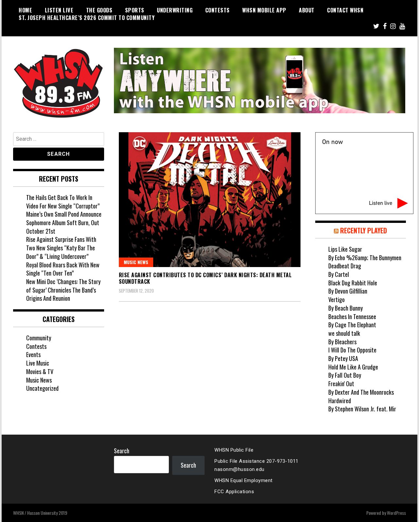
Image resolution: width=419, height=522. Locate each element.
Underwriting (174, 10)
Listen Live (59, 10)
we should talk (344, 333)
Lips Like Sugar (345, 249)
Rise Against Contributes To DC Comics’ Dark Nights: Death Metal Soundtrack (205, 278)
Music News (136, 262)
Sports (134, 10)
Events (33, 354)
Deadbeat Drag (344, 265)
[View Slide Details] (259, 80)
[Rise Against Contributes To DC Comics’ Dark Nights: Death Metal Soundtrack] (210, 199)
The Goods (99, 10)
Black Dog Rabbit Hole (352, 283)
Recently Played (363, 230)
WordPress (396, 512)
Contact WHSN (345, 10)
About (307, 10)
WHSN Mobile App (264, 10)
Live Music (37, 363)
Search (121, 450)
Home (25, 10)
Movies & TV (39, 371)
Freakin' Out (341, 383)
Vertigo (336, 299)
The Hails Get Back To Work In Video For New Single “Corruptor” (63, 201)
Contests (217, 10)
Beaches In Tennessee (352, 316)
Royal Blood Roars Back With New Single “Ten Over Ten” (63, 269)
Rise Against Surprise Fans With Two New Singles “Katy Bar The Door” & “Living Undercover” (61, 247)
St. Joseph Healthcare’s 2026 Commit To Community (87, 18)
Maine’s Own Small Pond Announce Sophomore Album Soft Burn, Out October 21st (63, 222)
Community (38, 337)
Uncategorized (42, 388)
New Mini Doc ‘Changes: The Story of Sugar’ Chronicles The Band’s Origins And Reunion (63, 289)
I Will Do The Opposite (352, 350)
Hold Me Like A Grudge (353, 367)
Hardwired (339, 400)
